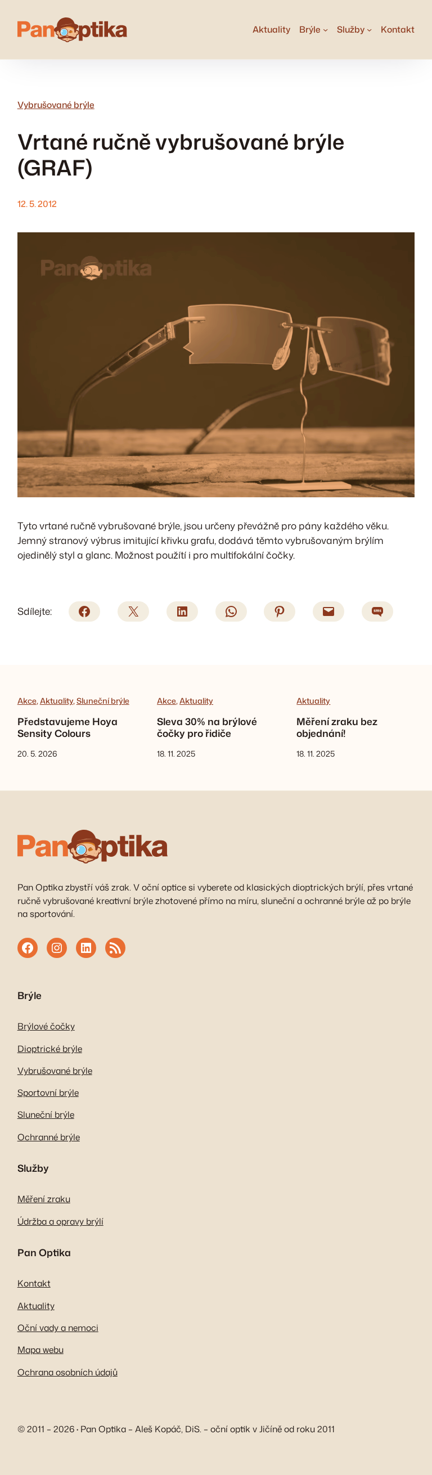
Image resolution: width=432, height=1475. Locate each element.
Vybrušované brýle (55, 104)
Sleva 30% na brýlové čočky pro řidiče (207, 727)
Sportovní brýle (48, 1092)
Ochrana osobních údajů (67, 1372)
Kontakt (34, 1283)
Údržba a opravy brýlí (60, 1221)
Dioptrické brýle (49, 1048)
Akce (27, 701)
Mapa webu (40, 1349)
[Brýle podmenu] (325, 29)
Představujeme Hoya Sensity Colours (67, 727)
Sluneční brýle (102, 701)
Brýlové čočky (46, 1026)
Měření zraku (43, 1199)
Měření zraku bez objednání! (336, 727)
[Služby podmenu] (369, 29)
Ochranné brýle (48, 1137)
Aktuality (56, 701)
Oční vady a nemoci (57, 1327)
